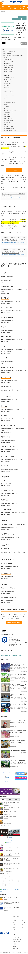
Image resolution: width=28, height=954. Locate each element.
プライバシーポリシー (17, 944)
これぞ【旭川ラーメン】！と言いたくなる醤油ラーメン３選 (12, 822)
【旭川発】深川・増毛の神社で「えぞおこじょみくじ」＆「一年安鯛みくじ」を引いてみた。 (18, 762)
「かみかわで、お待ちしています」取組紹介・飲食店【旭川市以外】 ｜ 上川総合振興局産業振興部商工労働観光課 (13, 251)
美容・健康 (15, 7)
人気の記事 (15, 936)
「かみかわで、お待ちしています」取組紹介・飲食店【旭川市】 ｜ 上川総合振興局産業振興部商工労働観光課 (13, 239)
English (23, 927)
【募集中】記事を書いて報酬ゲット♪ (10, 897)
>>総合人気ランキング (4, 825)
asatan (10, 637)
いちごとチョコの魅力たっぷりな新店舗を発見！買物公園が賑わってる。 (18, 722)
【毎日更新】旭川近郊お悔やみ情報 (10, 816)
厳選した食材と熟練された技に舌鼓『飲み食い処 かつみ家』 (12, 869)
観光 (2, 7)
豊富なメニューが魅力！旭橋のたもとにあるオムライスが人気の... (12, 854)
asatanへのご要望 (16, 941)
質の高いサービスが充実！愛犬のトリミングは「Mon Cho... (12, 859)
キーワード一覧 (16, 937)
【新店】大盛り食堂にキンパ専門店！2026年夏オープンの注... (11, 812)
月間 (16, 799)
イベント (6, 7)
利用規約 (14, 943)
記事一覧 (14, 934)
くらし (18, 7)
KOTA (15, 746)
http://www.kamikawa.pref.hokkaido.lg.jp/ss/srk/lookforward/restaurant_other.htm (14, 254)
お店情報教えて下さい (17, 939)
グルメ (14, 920)
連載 (20, 7)
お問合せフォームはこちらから (14, 622)
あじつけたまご (16, 736)
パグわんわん (9, 823)
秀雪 (14, 756)
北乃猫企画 (16, 766)
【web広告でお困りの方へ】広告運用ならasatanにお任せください (12, 903)
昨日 (3, 799)
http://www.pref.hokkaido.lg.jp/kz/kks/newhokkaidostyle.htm (12, 197)
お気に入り (24, 43)
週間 (10, 799)
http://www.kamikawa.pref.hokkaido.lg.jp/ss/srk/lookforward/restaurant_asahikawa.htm (14, 242)
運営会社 (14, 946)
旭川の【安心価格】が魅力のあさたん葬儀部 (12, 847)
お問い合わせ (15, 948)
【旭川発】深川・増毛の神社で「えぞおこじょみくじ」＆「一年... (12, 803)
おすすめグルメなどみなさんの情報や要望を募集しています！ (12, 908)
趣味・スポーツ (10, 7)
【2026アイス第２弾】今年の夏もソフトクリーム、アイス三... (11, 808)
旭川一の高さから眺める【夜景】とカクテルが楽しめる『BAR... (12, 864)
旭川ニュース (23, 7)
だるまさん (15, 726)
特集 (14, 918)
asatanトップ (3, 11)
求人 (22, 924)
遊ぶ (3, 7)
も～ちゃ (8, 814)
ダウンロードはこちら (14, 170)
